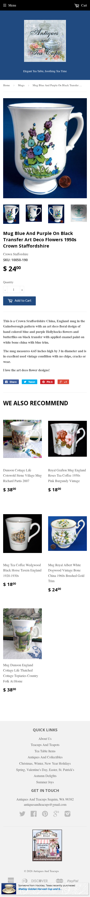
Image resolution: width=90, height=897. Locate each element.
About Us (45, 738)
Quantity (8, 282)
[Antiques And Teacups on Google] (56, 815)
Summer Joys (45, 782)
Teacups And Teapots (45, 744)
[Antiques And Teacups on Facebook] (34, 815)
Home (6, 85)
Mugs (21, 85)
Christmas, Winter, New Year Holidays (45, 763)
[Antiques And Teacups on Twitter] (22, 815)
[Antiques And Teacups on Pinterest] (45, 815)
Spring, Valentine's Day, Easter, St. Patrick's (45, 769)
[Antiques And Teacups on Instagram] (67, 815)
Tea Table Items (45, 751)
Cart (83, 5)
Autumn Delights (45, 775)
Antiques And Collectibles (45, 757)
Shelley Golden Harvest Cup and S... (40, 889)
